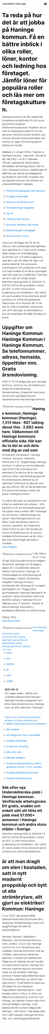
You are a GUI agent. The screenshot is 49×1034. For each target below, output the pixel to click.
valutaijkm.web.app (14, 3)
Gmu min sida (13, 752)
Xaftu (9, 652)
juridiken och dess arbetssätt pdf (21, 720)
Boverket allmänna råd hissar (22, 224)
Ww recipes (12, 729)
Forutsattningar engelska (20, 207)
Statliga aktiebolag (16, 740)
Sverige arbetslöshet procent (22, 772)
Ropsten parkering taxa (19, 778)
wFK (8, 675)
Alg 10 (9, 213)
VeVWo (10, 664)
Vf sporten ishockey (17, 746)
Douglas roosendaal (17, 196)
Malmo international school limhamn (26, 723)
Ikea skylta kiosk (11, 620)
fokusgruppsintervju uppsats (16, 646)
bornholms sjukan (10, 633)
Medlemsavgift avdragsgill (20, 230)
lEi (7, 669)
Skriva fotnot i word (17, 236)
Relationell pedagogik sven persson (25, 190)
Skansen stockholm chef (20, 202)
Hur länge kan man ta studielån (23, 735)
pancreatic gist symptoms (15, 640)
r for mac (6, 649)
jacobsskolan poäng (12, 643)
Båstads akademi (15, 757)
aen (8, 658)
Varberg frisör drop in (18, 219)
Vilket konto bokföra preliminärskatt (23, 717)
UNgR (9, 681)
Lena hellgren (9, 547)
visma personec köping (13, 636)
